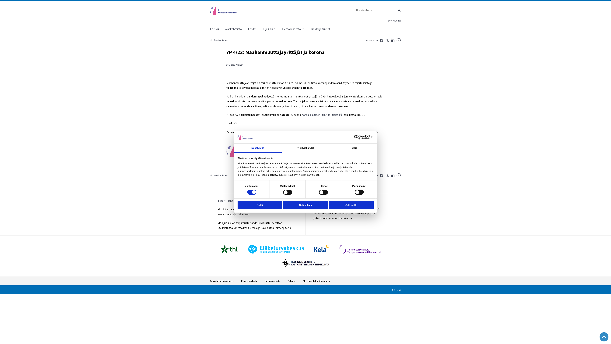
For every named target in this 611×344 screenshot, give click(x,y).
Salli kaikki (351, 205)
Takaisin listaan (221, 40)
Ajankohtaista (233, 29)
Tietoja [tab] (353, 148)
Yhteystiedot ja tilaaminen (316, 281)
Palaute (291, 281)
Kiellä (260, 205)
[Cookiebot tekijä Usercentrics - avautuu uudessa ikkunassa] (360, 137)
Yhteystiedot (394, 20)
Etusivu (214, 29)
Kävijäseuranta (272, 281)
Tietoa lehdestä (291, 29)
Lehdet (252, 29)
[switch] (287, 192)
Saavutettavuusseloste (222, 281)
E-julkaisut (269, 29)
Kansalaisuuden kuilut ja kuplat (320, 115)
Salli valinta (305, 205)
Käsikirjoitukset (320, 29)
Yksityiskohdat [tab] (305, 148)
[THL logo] (229, 249)
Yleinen (239, 64)
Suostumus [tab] (257, 148)
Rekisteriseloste (249, 281)
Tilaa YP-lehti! (226, 201)
